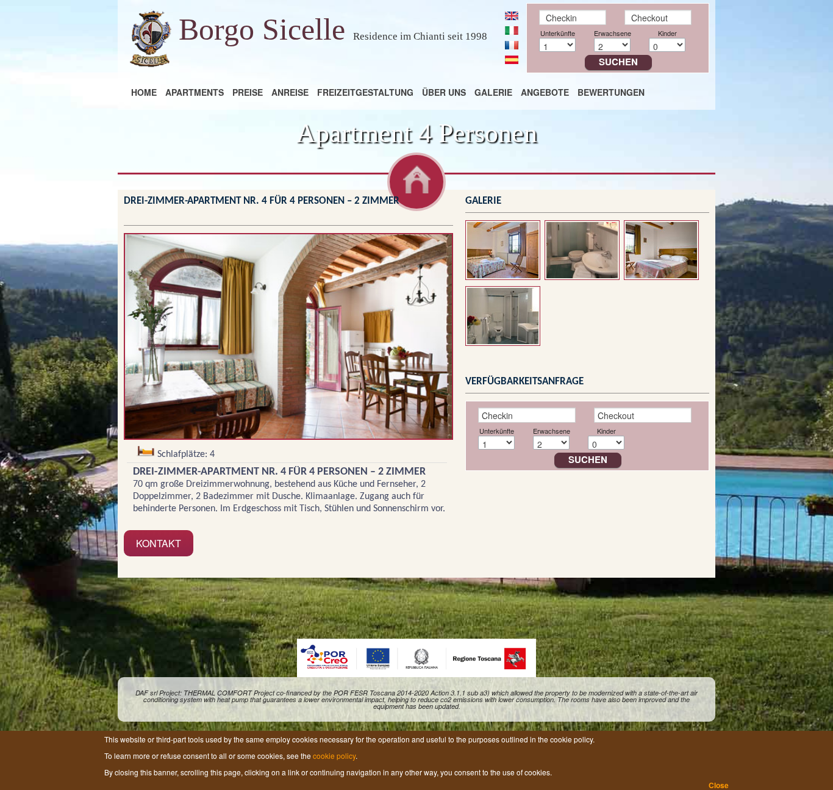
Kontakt (158, 543)
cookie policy (334, 755)
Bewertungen (611, 92)
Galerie (493, 92)
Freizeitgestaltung (365, 92)
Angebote (545, 92)
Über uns (444, 92)
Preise (247, 92)
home (144, 92)
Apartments (194, 92)
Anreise (290, 92)
